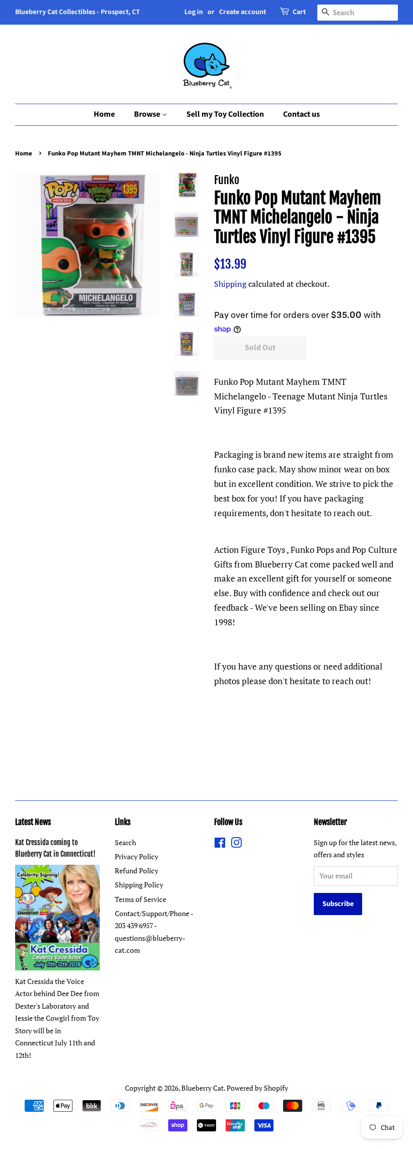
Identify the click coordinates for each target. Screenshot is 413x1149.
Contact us (301, 114)
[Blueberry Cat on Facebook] (220, 844)
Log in (193, 12)
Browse (148, 114)
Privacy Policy (136, 856)
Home (104, 114)
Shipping (230, 283)
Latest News (33, 822)
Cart (299, 12)
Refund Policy (136, 870)
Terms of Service (140, 899)
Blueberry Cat (202, 1088)
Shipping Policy (139, 884)
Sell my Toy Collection (225, 114)
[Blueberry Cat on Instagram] (236, 844)
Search (125, 842)
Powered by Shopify (257, 1088)
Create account (242, 12)
